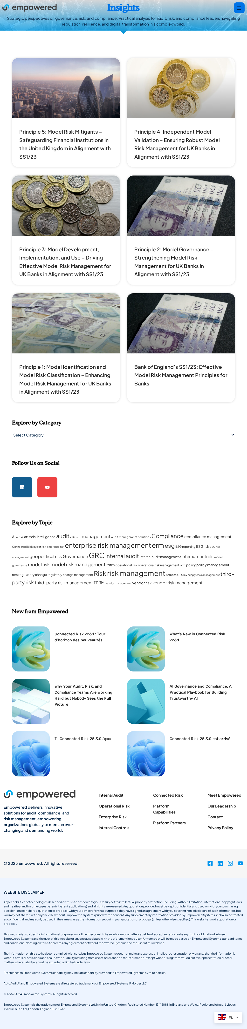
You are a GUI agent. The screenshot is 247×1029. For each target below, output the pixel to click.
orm (182, 565)
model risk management (78, 564)
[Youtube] (47, 487)
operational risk (126, 565)
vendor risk (142, 582)
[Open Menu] (239, 7)
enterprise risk (55, 546)
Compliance (167, 535)
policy (191, 565)
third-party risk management (64, 582)
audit (62, 535)
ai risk (19, 537)
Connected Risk (22, 546)
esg (170, 545)
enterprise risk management (108, 545)
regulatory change (32, 575)
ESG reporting (185, 546)
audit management (90, 536)
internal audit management (160, 557)
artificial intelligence (39, 536)
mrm (110, 564)
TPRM (99, 582)
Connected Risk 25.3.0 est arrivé (200, 738)
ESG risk (202, 546)
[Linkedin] (22, 487)
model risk (39, 564)
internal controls (197, 556)
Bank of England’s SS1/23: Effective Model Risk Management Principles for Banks (180, 375)
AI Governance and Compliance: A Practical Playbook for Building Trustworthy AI (201, 692)
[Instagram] (230, 863)
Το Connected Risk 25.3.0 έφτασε (84, 738)
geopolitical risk (45, 556)
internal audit (122, 555)
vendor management (118, 583)
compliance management (207, 536)
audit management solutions (131, 537)
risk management (136, 573)
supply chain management (204, 574)
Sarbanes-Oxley (176, 575)
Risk (100, 573)
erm (158, 545)
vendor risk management (177, 582)
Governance (75, 556)
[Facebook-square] (210, 863)
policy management (212, 565)
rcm (15, 575)
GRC (97, 555)
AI (13, 536)
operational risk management (158, 565)
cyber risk (39, 546)
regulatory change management (70, 575)
